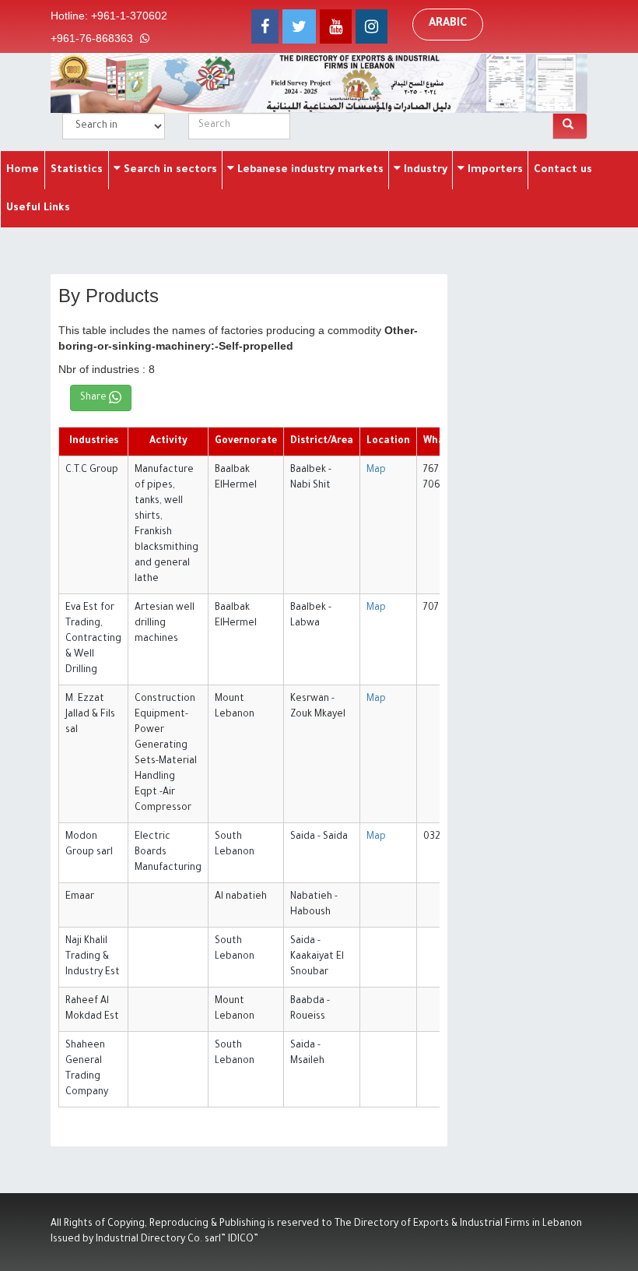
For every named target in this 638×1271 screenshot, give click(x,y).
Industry (424, 170)
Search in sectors (169, 170)
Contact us (563, 170)
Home (22, 170)
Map (376, 470)
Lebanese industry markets (309, 170)
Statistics (77, 170)
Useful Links (38, 208)
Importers (493, 170)
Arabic (448, 24)
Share (94, 398)
